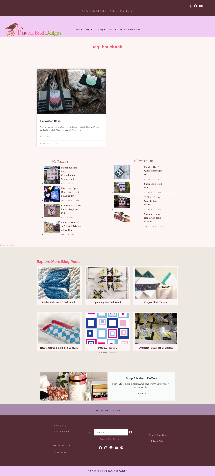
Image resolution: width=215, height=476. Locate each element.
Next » (113, 353)
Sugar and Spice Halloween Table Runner (152, 218)
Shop (77, 29)
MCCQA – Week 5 (107, 348)
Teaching (99, 29)
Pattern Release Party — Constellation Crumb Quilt (69, 173)
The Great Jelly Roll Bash (129, 29)
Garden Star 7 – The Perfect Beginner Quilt (71, 209)
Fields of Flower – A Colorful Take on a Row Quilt (71, 226)
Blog (87, 29)
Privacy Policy (158, 441)
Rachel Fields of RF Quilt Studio (59, 302)
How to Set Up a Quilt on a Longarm (59, 348)
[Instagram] (190, 6)
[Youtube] (200, 6)
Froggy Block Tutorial (155, 302)
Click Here (141, 393)
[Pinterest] (111, 447)
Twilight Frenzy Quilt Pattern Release (152, 201)
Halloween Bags (50, 120)
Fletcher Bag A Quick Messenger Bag (153, 171)
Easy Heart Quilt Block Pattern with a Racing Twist (70, 192)
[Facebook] (195, 6)
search (90, 432)
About (110, 29)
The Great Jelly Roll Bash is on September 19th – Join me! (107, 11)
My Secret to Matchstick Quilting (155, 348)
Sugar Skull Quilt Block (153, 185)
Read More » (45, 137)
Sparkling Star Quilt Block (107, 302)
